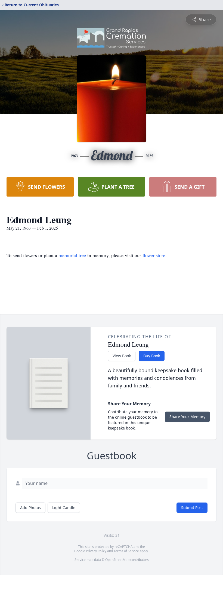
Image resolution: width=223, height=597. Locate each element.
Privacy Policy (96, 551)
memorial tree (72, 255)
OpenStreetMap (117, 559)
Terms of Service (126, 551)
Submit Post (192, 507)
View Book (122, 355)
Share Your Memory (187, 416)
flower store (154, 255)
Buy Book (151, 355)
